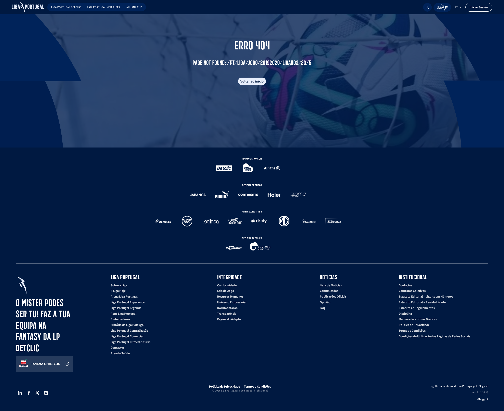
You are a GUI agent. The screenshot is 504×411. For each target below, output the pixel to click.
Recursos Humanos (230, 296)
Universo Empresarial (231, 302)
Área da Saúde (120, 353)
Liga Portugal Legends (126, 308)
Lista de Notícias (331, 285)
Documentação (227, 308)
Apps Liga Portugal (123, 313)
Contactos (117, 347)
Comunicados (329, 291)
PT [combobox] (456, 7)
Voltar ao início (252, 81)
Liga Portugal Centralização (129, 330)
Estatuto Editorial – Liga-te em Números (426, 296)
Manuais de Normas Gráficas (418, 319)
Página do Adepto (229, 319)
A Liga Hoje (118, 291)
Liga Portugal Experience (128, 302)
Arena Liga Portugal (124, 296)
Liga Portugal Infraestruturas (130, 342)
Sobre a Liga (119, 285)
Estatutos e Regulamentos (417, 308)
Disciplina (405, 313)
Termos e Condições (412, 330)
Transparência (226, 313)
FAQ (322, 308)
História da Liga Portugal (128, 325)
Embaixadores (120, 319)
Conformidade (227, 285)
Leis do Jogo (225, 291)
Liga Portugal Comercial (127, 336)
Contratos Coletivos (412, 291)
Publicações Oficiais (333, 296)
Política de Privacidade (414, 325)
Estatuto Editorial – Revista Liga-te (422, 302)
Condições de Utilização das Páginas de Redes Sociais (434, 336)
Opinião (325, 302)
